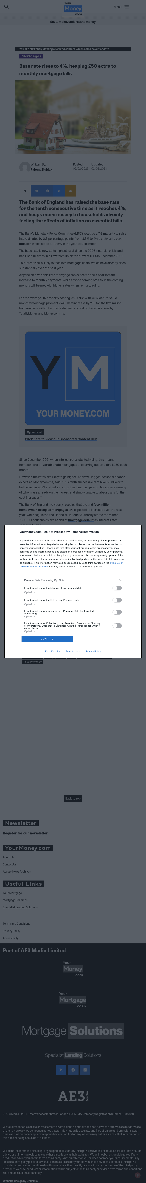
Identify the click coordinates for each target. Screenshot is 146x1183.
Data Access (73, 651)
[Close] (134, 532)
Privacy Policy (93, 651)
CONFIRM (47, 639)
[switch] (117, 588)
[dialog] (73, 591)
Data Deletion (53, 651)
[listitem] (73, 580)
